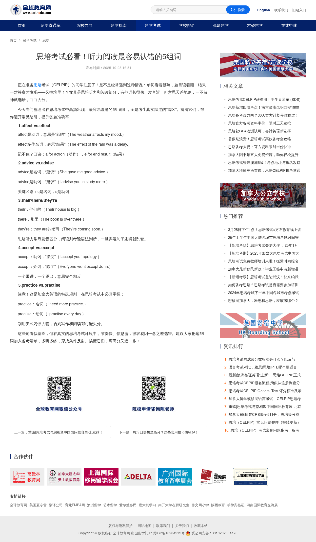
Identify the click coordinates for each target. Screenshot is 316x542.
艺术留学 (110, 504)
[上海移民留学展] (101, 477)
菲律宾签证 (235, 504)
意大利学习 (147, 504)
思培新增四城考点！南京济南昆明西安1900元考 (263, 108)
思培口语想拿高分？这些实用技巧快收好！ (165, 432)
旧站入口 (299, 9)
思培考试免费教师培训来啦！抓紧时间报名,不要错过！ (263, 261)
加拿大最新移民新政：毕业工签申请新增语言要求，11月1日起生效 (263, 269)
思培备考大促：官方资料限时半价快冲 (259, 146)
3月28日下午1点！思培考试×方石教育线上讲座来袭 (264, 230)
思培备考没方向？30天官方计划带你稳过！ (263, 115)
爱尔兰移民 (128, 504)
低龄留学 (221, 25)
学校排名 (187, 25)
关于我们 (182, 525)
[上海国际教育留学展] (250, 477)
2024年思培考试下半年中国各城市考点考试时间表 (263, 293)
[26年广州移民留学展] (175, 477)
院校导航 (85, 25)
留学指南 (119, 25)
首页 (22, 25)
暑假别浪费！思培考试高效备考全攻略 (259, 138)
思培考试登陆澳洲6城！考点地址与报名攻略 (264, 162)
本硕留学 (255, 25)
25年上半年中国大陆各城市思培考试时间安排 (263, 238)
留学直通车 (50, 25)
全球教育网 (18, 504)
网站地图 (144, 525)
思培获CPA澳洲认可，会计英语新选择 (259, 130)
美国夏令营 (38, 504)
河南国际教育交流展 (262, 504)
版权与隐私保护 (120, 525)
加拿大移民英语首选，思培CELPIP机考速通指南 (264, 171)
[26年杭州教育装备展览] (213, 477)
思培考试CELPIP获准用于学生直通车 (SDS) (264, 99)
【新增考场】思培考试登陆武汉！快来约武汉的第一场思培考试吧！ (263, 277)
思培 (45, 40)
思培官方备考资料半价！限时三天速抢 (259, 122)
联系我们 (281, 9)
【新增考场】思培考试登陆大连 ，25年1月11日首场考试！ (263, 246)
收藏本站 (201, 525)
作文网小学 (200, 504)
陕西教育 (218, 504)
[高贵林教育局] (27, 477)
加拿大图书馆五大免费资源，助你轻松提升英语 (263, 155)
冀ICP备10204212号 (169, 532)
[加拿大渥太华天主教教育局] (64, 477)
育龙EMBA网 (75, 504)
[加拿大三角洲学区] (138, 477)
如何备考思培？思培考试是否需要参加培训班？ (263, 285)
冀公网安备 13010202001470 (214, 532)
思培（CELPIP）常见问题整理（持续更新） (262, 422)
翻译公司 (56, 504)
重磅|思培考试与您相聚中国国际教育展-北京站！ (65, 432)
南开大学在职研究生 (173, 504)
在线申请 (289, 25)
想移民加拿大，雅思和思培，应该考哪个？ (263, 300)
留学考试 (153, 25)
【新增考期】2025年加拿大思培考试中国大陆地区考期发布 (263, 253)
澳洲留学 (94, 504)
